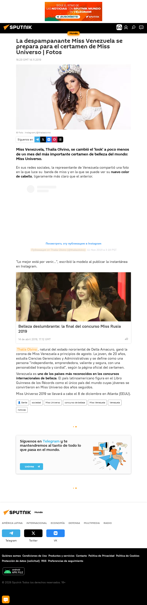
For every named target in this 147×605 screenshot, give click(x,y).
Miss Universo (53, 402)
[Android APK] (14, 571)
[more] (126, 339)
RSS (44, 561)
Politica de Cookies (127, 555)
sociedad (36, 402)
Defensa (74, 523)
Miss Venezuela (97, 402)
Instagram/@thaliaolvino (38, 132)
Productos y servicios (61, 555)
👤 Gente (22, 402)
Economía (58, 523)
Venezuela (115, 402)
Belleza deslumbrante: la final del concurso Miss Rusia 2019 (69, 329)
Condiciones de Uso (34, 555)
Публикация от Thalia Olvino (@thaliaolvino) (58, 249)
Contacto (81, 555)
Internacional (36, 523)
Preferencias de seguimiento (65, 561)
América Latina (12, 523)
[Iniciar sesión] (126, 27)
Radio (108, 523)
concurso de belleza (75, 402)
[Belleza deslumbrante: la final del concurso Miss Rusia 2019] (73, 296)
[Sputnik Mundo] (19, 30)
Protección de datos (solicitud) (21, 561)
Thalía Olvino (27, 349)
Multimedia (92, 523)
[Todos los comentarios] (6, 599)
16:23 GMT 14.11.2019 (28, 59)
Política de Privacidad (101, 555)
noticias (22, 409)
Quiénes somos (11, 555)
